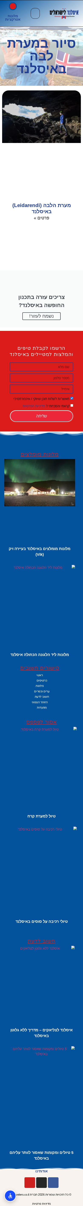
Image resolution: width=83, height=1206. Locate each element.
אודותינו (41, 1171)
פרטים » (41, 218)
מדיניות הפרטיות (34, 405)
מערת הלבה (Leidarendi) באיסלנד (41, 208)
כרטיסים (42, 680)
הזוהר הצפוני (40, 702)
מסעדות (42, 707)
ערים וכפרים (41, 691)
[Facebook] (53, 1182)
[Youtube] (29, 1182)
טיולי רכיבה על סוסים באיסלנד (42, 921)
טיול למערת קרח (41, 816)
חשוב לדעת (42, 696)
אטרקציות (12, 19)
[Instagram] (41, 1182)
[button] (35, 13)
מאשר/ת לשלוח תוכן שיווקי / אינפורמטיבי (41, 398)
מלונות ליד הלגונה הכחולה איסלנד (39, 655)
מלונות (13, 16)
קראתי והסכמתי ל (46, 405)
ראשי (39, 675)
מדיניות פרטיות (41, 1203)
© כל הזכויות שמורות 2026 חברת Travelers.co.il (41, 1194)
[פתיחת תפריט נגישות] (10, 1196)
